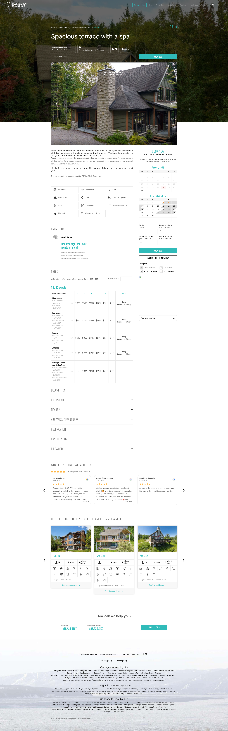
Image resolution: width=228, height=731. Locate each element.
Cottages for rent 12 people (165, 705)
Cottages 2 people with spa (94, 689)
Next (171, 103)
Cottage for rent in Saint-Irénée (100, 678)
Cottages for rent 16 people (135, 707)
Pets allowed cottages (113, 689)
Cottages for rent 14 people (92, 707)
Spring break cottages (146, 691)
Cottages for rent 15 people (113, 707)
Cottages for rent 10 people (123, 705)
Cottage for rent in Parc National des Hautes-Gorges (69, 675)
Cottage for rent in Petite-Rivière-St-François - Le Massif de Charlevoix (151, 675)
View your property (89, 654)
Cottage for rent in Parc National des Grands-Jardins (141, 673)
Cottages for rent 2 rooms (145, 709)
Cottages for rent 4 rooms (113, 712)
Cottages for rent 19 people (83, 709)
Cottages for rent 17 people (156, 707)
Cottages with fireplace (77, 691)
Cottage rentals (139, 5)
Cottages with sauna (114, 691)
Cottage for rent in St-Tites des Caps (129, 680)
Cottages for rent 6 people (164, 702)
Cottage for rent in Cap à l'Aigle (90, 671)
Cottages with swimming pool (151, 689)
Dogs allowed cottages (131, 689)
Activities (194, 5)
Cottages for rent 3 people (102, 702)
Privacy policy (106, 661)
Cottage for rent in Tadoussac (153, 680)
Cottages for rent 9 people (102, 705)
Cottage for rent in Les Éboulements (79, 673)
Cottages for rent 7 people (61, 705)
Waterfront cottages (62, 689)
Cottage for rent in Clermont (113, 671)
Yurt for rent (138, 693)
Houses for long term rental (122, 693)
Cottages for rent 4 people (123, 702)
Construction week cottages (165, 691)
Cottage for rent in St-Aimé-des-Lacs (150, 678)
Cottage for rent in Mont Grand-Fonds (107, 673)
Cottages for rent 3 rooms (165, 709)
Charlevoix (183, 5)
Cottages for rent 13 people (71, 707)
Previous (57, 103)
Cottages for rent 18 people (62, 709)
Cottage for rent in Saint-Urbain (123, 678)
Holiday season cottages (93, 693)
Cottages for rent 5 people (144, 702)
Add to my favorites (148, 318)
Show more (85, 502)
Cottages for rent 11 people (144, 705)
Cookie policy (121, 661)
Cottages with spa (77, 689)
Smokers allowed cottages (96, 691)
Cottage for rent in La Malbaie (163, 671)
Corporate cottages (129, 691)
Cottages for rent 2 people (82, 702)
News (150, 5)
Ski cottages (167, 689)
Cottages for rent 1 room (125, 709)
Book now (158, 57)
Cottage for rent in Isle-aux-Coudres (138, 671)
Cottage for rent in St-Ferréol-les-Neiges (77, 680)
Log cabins (107, 693)
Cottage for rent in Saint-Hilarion (75, 678)
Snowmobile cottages (59, 691)
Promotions (160, 5)
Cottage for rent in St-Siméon (103, 680)
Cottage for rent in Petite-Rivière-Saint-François (107, 675)
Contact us (205, 5)
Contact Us (154, 627)
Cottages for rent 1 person (61, 702)
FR (218, 5)
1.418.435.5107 (69, 629)
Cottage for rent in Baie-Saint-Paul (65, 671)
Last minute (172, 5)
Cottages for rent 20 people (105, 709)
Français (135, 654)
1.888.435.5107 (95, 629)
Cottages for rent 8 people (81, 705)
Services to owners (108, 654)
